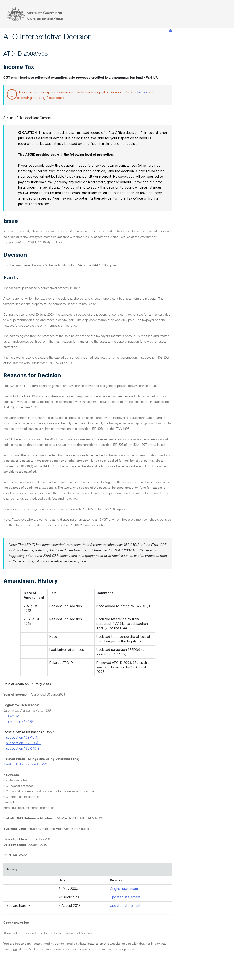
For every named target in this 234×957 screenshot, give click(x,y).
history (142, 92)
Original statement (124, 889)
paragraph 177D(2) (21, 721)
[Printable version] (170, 31)
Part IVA (13, 716)
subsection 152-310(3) (23, 748)
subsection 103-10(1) (22, 737)
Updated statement (125, 897)
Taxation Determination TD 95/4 (25, 764)
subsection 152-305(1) (23, 743)
